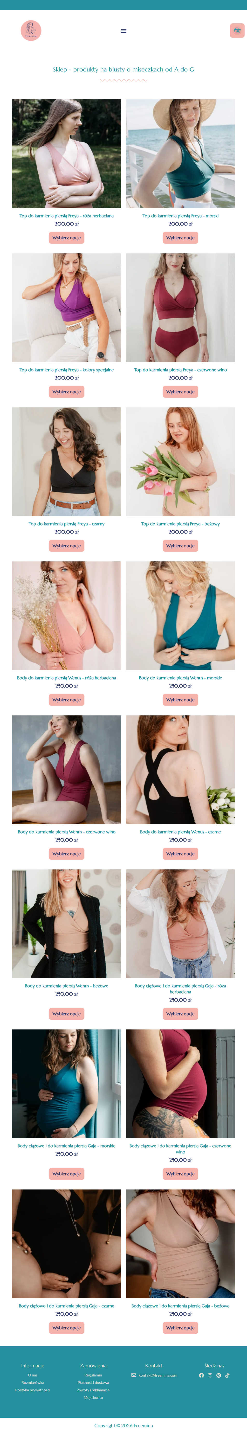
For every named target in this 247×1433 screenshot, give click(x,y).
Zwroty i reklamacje (93, 1390)
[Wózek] (237, 30)
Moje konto (93, 1397)
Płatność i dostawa (93, 1382)
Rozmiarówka (32, 1382)
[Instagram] (210, 1375)
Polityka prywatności (32, 1390)
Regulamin (93, 1375)
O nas (33, 1375)
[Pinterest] (218, 1375)
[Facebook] (201, 1375)
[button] (123, 30)
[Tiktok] (227, 1375)
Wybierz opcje (67, 237)
